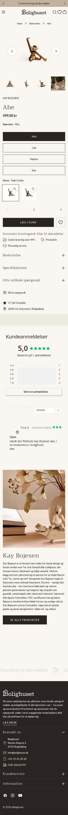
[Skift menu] (3, 12)
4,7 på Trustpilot (17, 302)
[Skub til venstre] (11, 51)
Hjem (19, 23)
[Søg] (54, 12)
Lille (34, 147)
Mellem (34, 159)
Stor (34, 170)
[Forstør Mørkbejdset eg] (33, 189)
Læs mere (10, 722)
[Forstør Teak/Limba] (15, 189)
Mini (34, 136)
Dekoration (34, 23)
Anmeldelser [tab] (15, 403)
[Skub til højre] (56, 51)
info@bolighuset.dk (18, 752)
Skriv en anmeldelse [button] (36, 391)
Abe (12, 448)
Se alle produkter (24, 619)
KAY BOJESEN (11, 98)
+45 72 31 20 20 (17, 758)
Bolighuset (17, 807)
